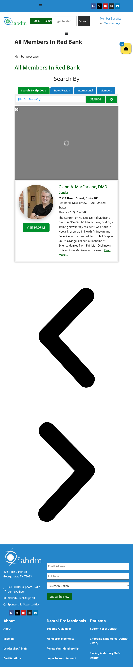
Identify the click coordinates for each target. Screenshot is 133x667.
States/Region (62, 90)
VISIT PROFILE (36, 227)
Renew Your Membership (63, 648)
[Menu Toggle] (40, 5)
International (85, 90)
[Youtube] (105, 6)
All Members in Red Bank (47, 67)
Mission (8, 638)
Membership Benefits (60, 638)
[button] (66, 338)
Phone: (63, 212)
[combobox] (64, 21)
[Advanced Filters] (111, 99)
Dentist (63, 192)
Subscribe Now (59, 597)
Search (95, 99)
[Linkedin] (117, 6)
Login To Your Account (61, 658)
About (7, 628)
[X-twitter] (99, 6)
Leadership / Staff (15, 648)
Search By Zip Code (33, 90)
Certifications (12, 658)
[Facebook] (93, 6)
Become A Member (59, 628)
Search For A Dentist (103, 628)
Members (106, 90)
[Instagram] (111, 6)
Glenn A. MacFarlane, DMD (83, 186)
